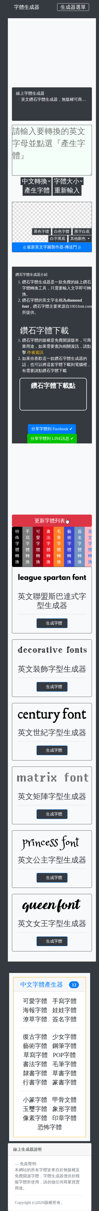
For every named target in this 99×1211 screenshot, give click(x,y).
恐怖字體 (50, 1127)
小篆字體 (35, 1100)
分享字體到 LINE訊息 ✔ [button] (52, 438)
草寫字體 (35, 1055)
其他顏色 (78, 239)
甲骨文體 (64, 1100)
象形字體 (64, 1109)
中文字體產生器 (48, 984)
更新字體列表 (50, 520)
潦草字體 (35, 1019)
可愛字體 (35, 1001)
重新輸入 (67, 190)
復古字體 (35, 1036)
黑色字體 (41, 231)
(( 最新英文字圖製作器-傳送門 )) (51, 247)
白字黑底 (57, 239)
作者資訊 (35, 352)
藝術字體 (35, 1046)
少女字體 (64, 1036)
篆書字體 (64, 1082)
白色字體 (61, 231)
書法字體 (35, 1064)
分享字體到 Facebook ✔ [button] (52, 429)
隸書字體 (35, 1073)
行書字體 (35, 1082)
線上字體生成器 (30, 93)
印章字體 (64, 1118)
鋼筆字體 (64, 1046)
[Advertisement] (52, 54)
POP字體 (64, 1055)
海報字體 (35, 1010)
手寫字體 (64, 1001)
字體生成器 (26, 7)
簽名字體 (64, 1019)
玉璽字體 (35, 1109)
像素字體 (35, 1118)
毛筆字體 (64, 1064)
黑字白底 (82, 231)
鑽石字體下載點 (53, 385)
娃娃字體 (64, 1010)
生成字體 (54, 623)
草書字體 (64, 1073)
